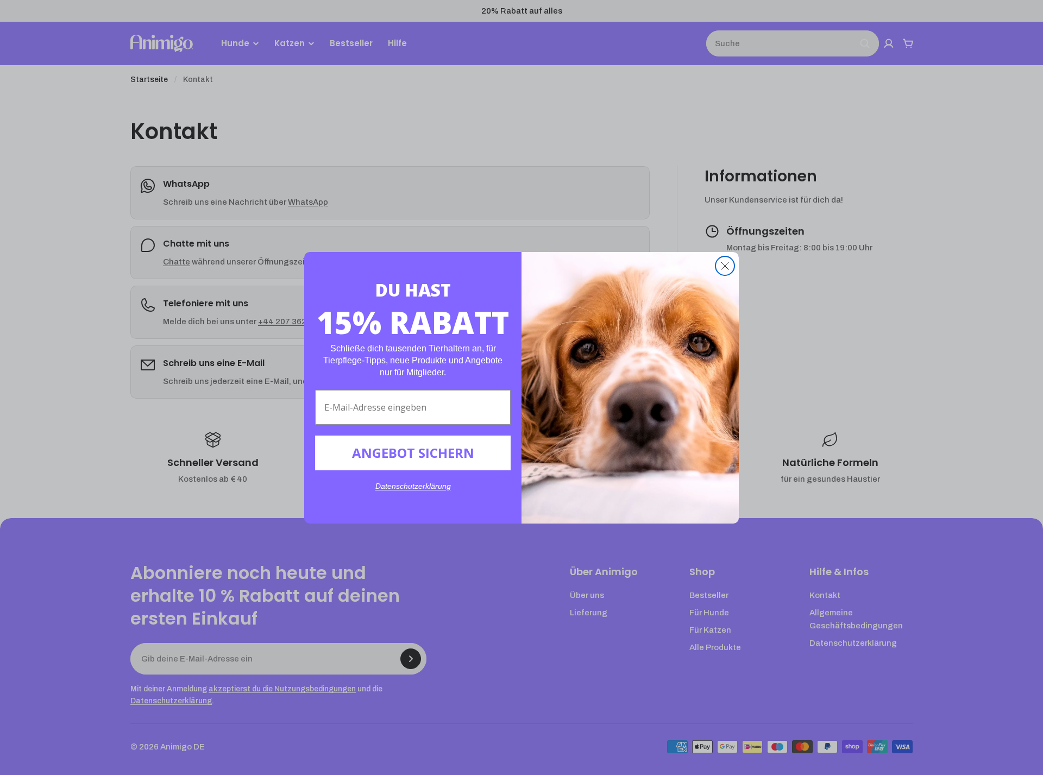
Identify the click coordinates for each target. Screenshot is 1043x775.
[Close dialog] (724, 265)
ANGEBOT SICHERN (413, 453)
